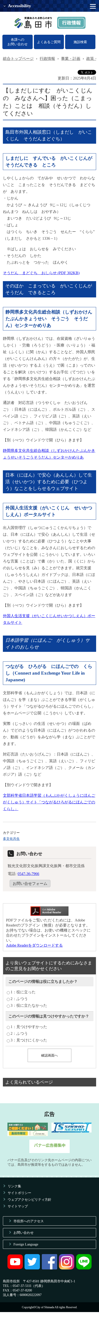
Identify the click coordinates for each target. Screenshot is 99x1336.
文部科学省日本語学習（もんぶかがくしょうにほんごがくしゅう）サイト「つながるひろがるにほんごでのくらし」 (49, 802)
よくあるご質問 (49, 42)
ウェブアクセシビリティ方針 (29, 1199)
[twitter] (32, 1268)
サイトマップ (18, 1206)
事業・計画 (70, 59)
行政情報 (47, 59)
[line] (84, 1268)
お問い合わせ (23, 1232)
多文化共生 (11, 839)
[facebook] (49, 1268)
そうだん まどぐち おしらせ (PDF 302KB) (41, 273)
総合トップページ (18, 59)
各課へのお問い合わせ (17, 42)
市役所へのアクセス (28, 1221)
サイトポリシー (19, 1193)
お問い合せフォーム (30, 883)
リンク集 (14, 1186)
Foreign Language (25, 1244)
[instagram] (66, 1268)
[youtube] (15, 1268)
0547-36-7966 (28, 874)
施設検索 (80, 42)
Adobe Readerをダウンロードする (34, 945)
